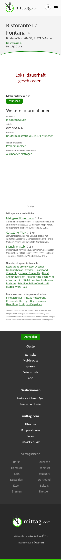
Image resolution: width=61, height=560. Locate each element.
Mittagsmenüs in (30, 543)
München (14, 101)
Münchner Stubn (16, 246)
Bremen (17, 491)
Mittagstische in (30, 536)
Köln (16, 474)
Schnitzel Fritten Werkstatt (33, 283)
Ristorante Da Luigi (17, 301)
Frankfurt (44, 468)
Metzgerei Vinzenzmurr (20, 218)
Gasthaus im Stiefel (18, 280)
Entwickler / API (30, 442)
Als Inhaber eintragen (19, 154)
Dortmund (44, 479)
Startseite (30, 354)
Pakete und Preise (30, 404)
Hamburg (16, 468)
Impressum (30, 366)
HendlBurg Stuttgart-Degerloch (24, 304)
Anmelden (30, 337)
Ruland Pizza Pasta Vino (41, 277)
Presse (31, 436)
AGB (30, 378)
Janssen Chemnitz (29, 273)
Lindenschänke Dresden (20, 270)
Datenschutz (30, 372)
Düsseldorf (16, 479)
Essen (16, 485)
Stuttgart (44, 474)
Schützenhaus (14, 298)
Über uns (30, 424)
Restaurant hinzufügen (30, 398)
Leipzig (44, 485)
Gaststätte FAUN (16, 232)
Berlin (16, 462)
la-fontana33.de (16, 120)
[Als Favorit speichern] (29, 33)
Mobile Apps (30, 360)
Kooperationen (30, 430)
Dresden (44, 491)
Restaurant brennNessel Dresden (25, 266)
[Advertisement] (30, 59)
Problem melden (16, 146)
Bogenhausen (38, 301)
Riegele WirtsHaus (16, 287)
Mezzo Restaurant (35, 298)
